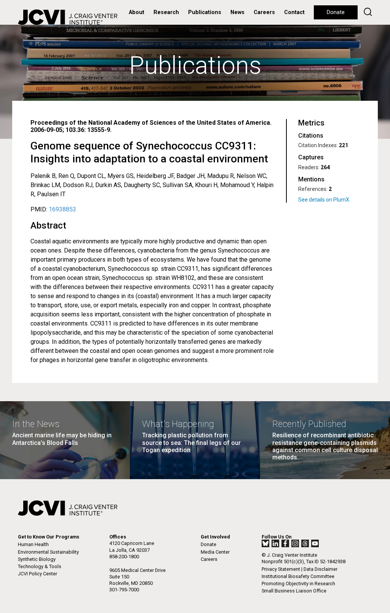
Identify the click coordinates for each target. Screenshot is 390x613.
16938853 (62, 209)
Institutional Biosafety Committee (298, 576)
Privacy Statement (281, 569)
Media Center (215, 552)
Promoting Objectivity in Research (298, 583)
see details (329, 200)
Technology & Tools (39, 566)
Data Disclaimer (320, 569)
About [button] (136, 12)
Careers (264, 12)
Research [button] (166, 12)
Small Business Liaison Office (294, 591)
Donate (336, 12)
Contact (294, 12)
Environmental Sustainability (48, 552)
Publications (204, 12)
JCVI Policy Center (37, 573)
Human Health (33, 544)
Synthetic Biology (37, 559)
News (237, 12)
